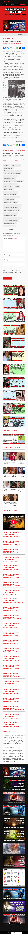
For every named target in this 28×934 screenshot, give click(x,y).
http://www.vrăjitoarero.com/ (12, 173)
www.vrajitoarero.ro (9, 226)
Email (8, 260)
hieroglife (18, 170)
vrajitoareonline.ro (9, 199)
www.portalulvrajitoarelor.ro (11, 207)
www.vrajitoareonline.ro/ (11, 220)
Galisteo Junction (8, 170)
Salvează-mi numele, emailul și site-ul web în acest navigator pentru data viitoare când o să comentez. (13, 272)
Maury (6, 176)
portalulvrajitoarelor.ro (10, 184)
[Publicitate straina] (14, 439)
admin (13, 43)
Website (6, 265)
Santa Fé (17, 186)
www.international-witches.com (12, 205)
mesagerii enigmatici (9, 178)
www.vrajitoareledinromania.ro (12, 218)
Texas (10, 189)
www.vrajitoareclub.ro (10, 215)
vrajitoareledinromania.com (11, 197)
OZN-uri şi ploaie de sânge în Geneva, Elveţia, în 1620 (8, 155)
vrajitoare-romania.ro (10, 194)
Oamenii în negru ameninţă (12, 41)
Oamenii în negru (18, 181)
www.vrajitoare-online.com (11, 210)
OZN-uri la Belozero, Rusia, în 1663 (19, 155)
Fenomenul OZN (9, 38)
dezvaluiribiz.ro (16, 165)
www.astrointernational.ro (11, 202)
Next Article (21, 150)
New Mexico (7, 181)
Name (8, 255)
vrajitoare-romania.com (10, 191)
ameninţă (6, 165)
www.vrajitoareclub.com (10, 212)
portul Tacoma (8, 186)
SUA (5, 189)
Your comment (10, 238)
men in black (13, 176)
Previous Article (8, 150)
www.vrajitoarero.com (10, 223)
